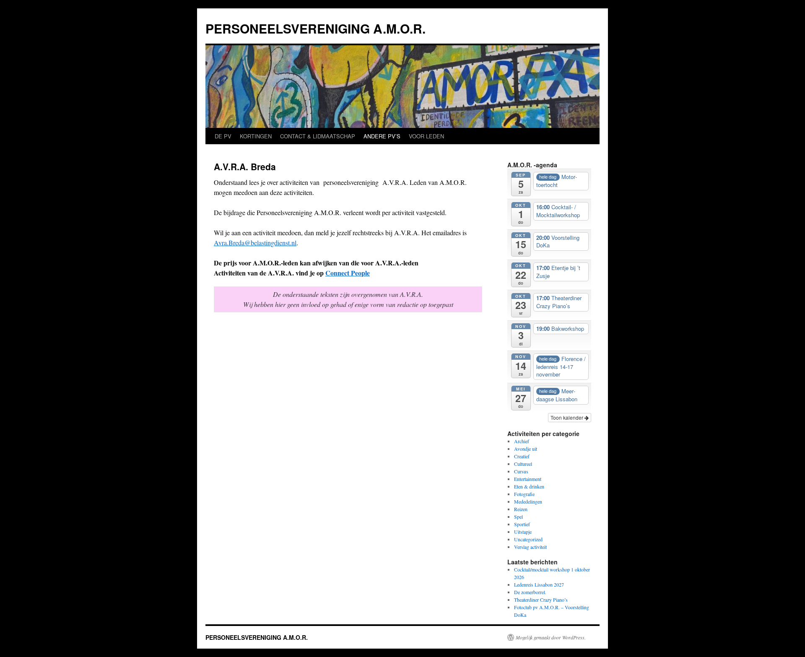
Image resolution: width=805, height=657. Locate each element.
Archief (521, 441)
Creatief (522, 456)
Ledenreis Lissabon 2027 (539, 584)
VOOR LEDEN (426, 136)
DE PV (223, 136)
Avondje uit (525, 448)
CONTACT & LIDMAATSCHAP (317, 136)
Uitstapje (523, 531)
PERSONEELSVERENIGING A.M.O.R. (315, 28)
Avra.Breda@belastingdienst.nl (255, 242)
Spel (518, 516)
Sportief (522, 524)
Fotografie (524, 494)
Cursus (521, 471)
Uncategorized (528, 539)
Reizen (520, 509)
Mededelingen (528, 501)
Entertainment (527, 478)
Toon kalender (567, 417)
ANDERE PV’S (382, 136)
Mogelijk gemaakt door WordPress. (551, 637)
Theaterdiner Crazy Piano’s (541, 599)
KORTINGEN (256, 136)
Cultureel (523, 463)
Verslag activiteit (530, 546)
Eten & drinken (529, 486)
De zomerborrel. (530, 592)
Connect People (347, 273)
